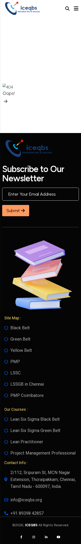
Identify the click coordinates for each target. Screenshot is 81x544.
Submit (13, 210)
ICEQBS (31, 525)
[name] (22, 8)
